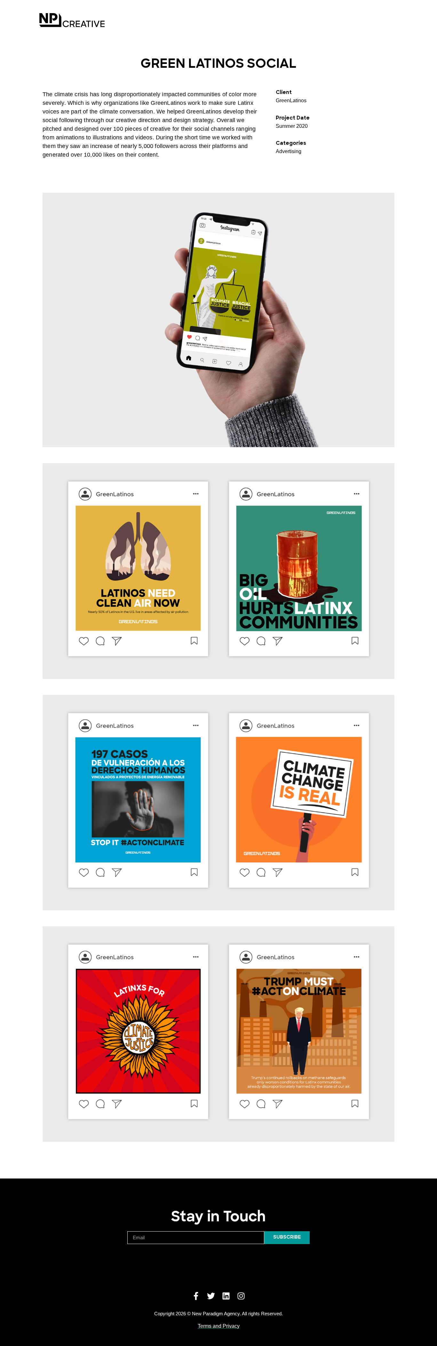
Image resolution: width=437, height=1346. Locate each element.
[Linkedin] (226, 1296)
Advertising (288, 151)
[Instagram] (241, 1296)
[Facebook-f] (196, 1296)
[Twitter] (211, 1296)
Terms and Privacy (219, 1326)
